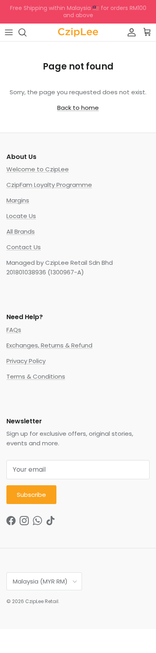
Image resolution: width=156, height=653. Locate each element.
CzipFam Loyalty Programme (49, 185)
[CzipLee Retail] (78, 32)
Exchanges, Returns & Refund (49, 345)
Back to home (78, 107)
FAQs (13, 330)
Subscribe (31, 494)
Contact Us (23, 247)
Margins (17, 200)
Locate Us (21, 216)
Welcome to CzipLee (37, 169)
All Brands (20, 231)
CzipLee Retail (41, 601)
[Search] (26, 32)
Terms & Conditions (35, 376)
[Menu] (9, 32)
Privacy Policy (26, 361)
